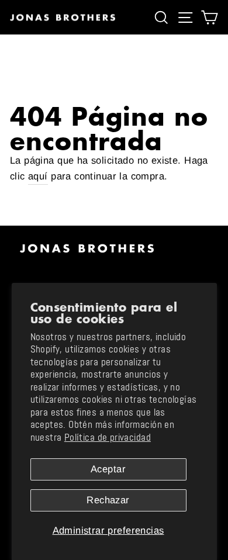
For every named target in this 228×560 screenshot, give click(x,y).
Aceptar (108, 469)
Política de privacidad (107, 437)
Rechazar (108, 500)
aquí (38, 176)
